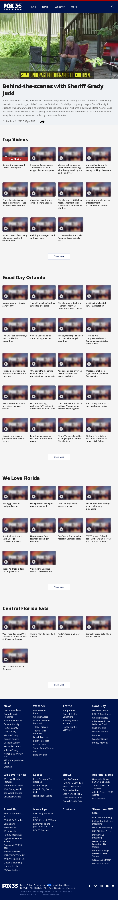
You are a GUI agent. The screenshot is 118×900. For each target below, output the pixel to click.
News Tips (40, 809)
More (74, 6)
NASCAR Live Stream (102, 831)
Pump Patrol (69, 710)
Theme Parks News (13, 785)
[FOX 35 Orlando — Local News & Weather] (14, 6)
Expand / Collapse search (112, 6)
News (7, 706)
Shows (67, 774)
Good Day (99, 706)
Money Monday (100, 742)
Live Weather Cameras (39, 712)
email (113, 886)
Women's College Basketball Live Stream (101, 853)
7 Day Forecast (40, 726)
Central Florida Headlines (11, 715)
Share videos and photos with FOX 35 (43, 825)
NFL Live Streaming (102, 817)
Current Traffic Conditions (70, 715)
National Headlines (13, 720)
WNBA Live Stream (101, 859)
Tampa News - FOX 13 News (102, 787)
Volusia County (11, 750)
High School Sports (42, 795)
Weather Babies (100, 717)
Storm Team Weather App (44, 749)
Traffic (67, 706)
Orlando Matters (71, 790)
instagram (101, 886)
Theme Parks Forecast (39, 732)
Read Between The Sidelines (42, 780)
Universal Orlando (12, 796)
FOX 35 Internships (13, 834)
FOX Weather (39, 744)
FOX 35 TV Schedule (73, 782)
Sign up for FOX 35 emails (13, 840)
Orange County (11, 738)
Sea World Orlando (13, 792)
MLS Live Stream (100, 863)
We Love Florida (100, 710)
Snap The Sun (40, 754)
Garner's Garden (100, 731)
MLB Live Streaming (102, 827)
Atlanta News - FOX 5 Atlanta (103, 793)
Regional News (102, 774)
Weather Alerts (40, 716)
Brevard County (11, 724)
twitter (95, 886)
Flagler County (11, 727)
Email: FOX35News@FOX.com (45, 819)
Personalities (10, 827)
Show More (59, 256)
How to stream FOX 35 (14, 815)
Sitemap (8, 766)
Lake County (10, 731)
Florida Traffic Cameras (70, 728)
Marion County (11, 735)
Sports (37, 774)
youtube (107, 886)
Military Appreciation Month (14, 761)
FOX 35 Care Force (101, 714)
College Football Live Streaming (102, 822)
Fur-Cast (96, 735)
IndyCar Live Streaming (98, 836)
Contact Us (9, 823)
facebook (89, 886)
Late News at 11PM (73, 793)
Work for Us (10, 831)
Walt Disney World (13, 789)
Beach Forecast (41, 737)
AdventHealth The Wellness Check (101, 723)
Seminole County (12, 746)
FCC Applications (12, 870)
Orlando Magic (40, 785)
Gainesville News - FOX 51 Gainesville (101, 780)
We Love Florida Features (12, 780)
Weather (39, 706)
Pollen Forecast (41, 740)
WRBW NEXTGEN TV (14, 855)
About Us (10, 809)
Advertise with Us (12, 851)
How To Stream (71, 779)
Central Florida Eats (72, 801)
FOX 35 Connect (41, 830)
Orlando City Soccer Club (43, 790)
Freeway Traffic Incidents (70, 722)
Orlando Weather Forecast (41, 722)
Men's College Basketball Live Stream (99, 844)
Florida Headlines (12, 710)
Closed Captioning (13, 862)
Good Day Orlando (72, 786)
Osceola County (12, 742)
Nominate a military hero (13, 755)
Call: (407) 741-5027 (43, 813)
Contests (69, 809)
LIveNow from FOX (72, 797)
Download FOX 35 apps (13, 846)
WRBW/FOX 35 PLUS (14, 858)
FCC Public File (11, 866)
